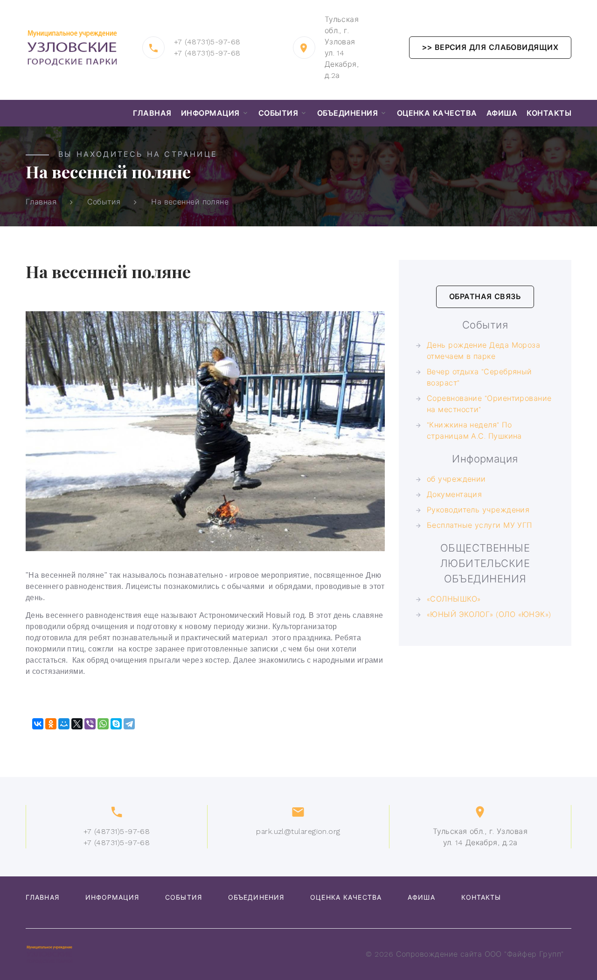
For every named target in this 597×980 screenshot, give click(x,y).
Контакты (549, 113)
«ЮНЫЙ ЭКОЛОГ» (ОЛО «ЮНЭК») (489, 614)
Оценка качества (437, 113)
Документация (454, 494)
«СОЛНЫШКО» (453, 599)
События (278, 113)
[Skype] (116, 723)
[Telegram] (129, 723)
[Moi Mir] (63, 723)
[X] (77, 723)
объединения (347, 113)
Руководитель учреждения (478, 509)
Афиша (501, 113)
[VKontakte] (37, 723)
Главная (152, 113)
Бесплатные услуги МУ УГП (479, 525)
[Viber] (90, 723)
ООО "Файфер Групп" (524, 954)
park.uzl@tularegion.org (298, 831)
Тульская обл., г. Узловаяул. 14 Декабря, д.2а (480, 837)
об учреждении (456, 479)
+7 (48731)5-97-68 (207, 41)
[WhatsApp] (103, 723)
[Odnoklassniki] (50, 723)
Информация (210, 113)
